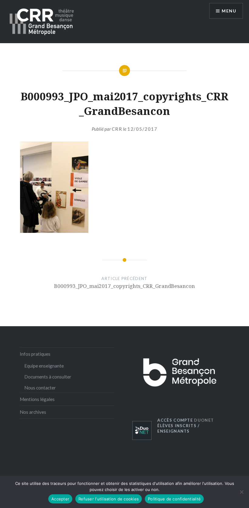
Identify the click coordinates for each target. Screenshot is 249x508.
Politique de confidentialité (174, 498)
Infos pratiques (35, 354)
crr (117, 129)
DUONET (185, 420)
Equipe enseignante (44, 365)
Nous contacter (40, 387)
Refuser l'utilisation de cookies (108, 498)
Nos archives (33, 412)
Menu (229, 10)
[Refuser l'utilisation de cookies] (241, 492)
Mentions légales (37, 399)
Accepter (60, 498)
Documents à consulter (47, 376)
